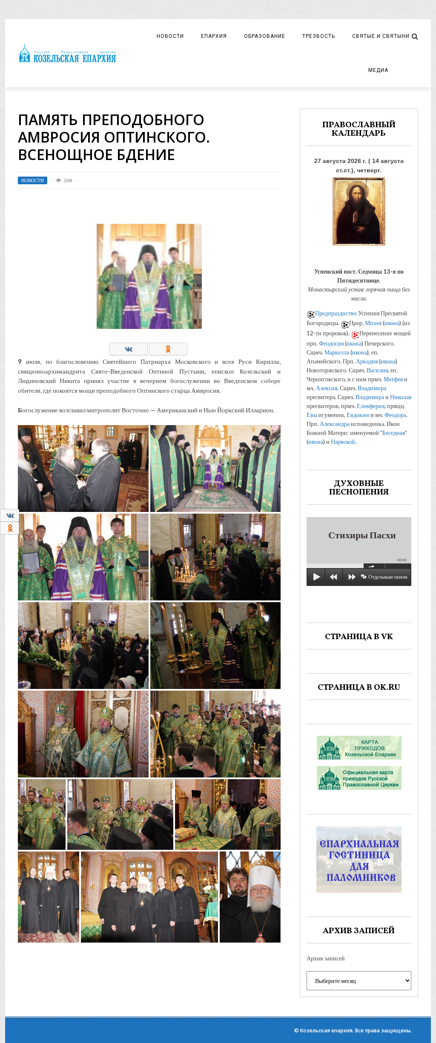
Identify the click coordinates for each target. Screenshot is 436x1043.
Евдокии (358, 414)
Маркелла (336, 352)
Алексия (326, 387)
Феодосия (331, 343)
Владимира (372, 387)
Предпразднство (336, 313)
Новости (170, 36)
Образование (264, 36)
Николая (400, 396)
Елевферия (370, 405)
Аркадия (367, 361)
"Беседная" (393, 432)
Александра (335, 423)
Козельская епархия (326, 1030)
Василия (377, 370)
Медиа (378, 70)
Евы (312, 414)
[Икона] (359, 209)
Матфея (393, 379)
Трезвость (318, 36)
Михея (373, 322)
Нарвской (343, 441)
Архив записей (326, 958)
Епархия (214, 36)
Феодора (395, 414)
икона (391, 322)
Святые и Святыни (381, 36)
